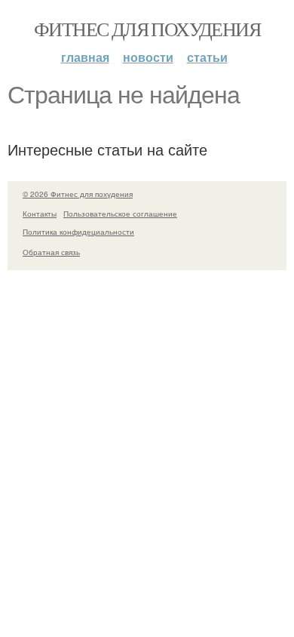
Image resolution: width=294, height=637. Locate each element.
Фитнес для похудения (147, 29)
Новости (148, 57)
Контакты (40, 213)
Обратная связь (51, 252)
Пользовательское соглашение (120, 213)
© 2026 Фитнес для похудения (78, 194)
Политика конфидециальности (78, 231)
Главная (85, 57)
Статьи (207, 57)
